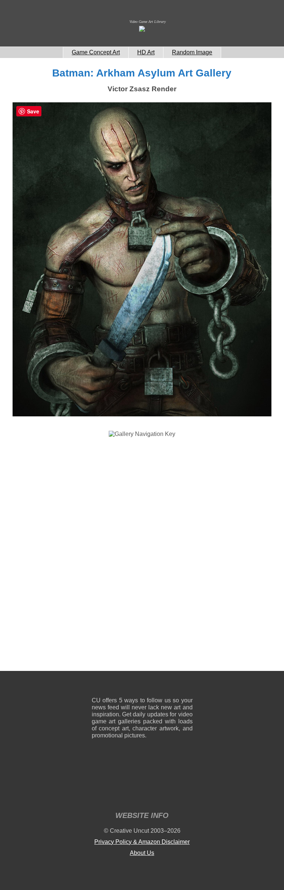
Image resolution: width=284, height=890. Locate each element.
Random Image (192, 52)
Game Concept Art (96, 52)
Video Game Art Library (147, 22)
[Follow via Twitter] (164, 685)
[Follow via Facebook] (142, 685)
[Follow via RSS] (97, 685)
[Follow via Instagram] (119, 685)
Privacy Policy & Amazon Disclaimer (142, 842)
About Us (142, 853)
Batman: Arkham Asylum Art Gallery (141, 73)
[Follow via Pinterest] (187, 685)
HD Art (146, 52)
